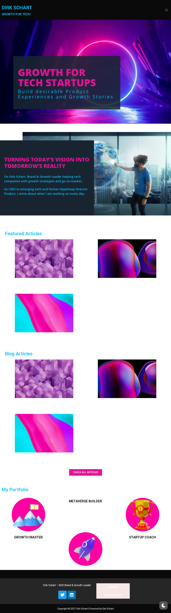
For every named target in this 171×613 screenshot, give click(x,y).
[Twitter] (62, 595)
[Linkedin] (71, 595)
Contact (113, 587)
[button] (166, 10)
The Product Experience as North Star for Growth (127, 283)
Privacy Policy (113, 594)
